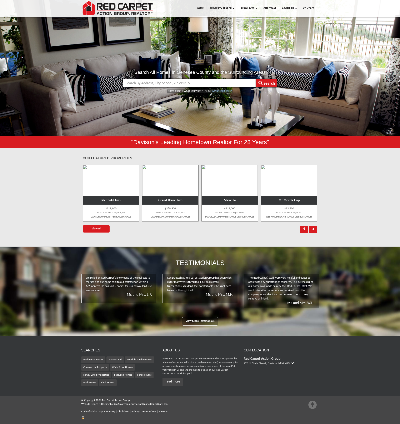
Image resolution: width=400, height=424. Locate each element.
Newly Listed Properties (96, 375)
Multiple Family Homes (139, 359)
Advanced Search (222, 91)
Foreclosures (144, 375)
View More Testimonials (200, 321)
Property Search (221, 8)
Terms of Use (149, 411)
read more (173, 381)
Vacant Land (115, 359)
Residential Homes (93, 359)
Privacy (135, 411)
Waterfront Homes (122, 367)
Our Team (269, 8)
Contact (309, 8)
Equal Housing (107, 411)
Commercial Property (95, 367)
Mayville (170, 200)
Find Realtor (108, 382)
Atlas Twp (289, 200)
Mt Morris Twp (229, 200)
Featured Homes (123, 375)
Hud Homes (89, 382)
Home (200, 8)
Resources (248, 8)
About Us (288, 8)
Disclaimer (123, 411)
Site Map (163, 411)
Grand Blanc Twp (111, 200)
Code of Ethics (89, 411)
